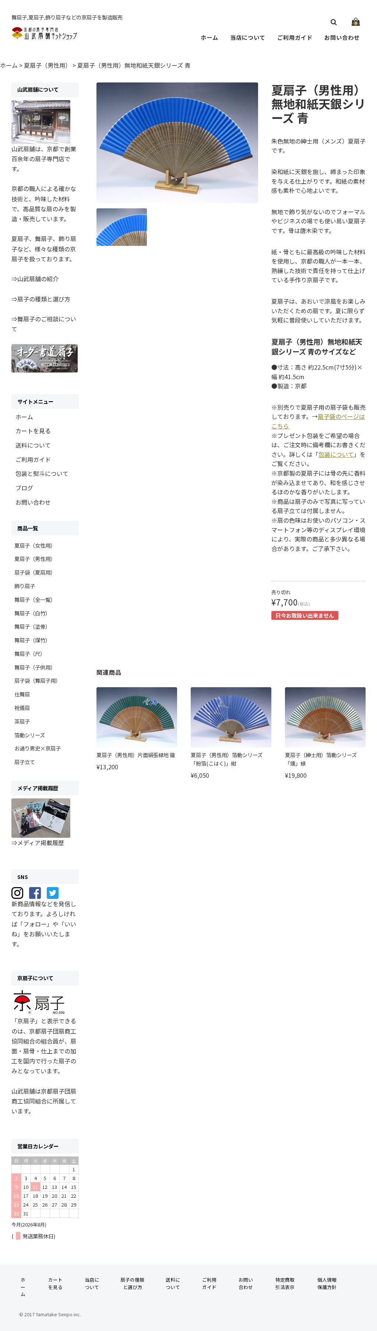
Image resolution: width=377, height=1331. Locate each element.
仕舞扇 (22, 694)
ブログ (24, 487)
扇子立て (24, 762)
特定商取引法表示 (285, 1283)
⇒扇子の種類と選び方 (40, 298)
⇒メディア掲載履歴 (37, 842)
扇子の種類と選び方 (132, 1283)
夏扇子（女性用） (35, 545)
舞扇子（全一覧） (35, 599)
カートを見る (33, 430)
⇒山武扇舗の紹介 (35, 278)
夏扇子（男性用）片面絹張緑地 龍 (135, 755)
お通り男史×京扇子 (37, 748)
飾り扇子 (24, 586)
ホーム (209, 37)
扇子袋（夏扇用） (35, 572)
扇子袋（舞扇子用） (37, 680)
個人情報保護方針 (327, 1283)
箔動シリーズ (29, 735)
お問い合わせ (342, 37)
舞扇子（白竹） (32, 613)
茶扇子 (22, 721)
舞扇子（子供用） (35, 667)
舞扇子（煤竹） (32, 640)
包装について (336, 454)
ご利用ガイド (295, 37)
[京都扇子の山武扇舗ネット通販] (44, 35)
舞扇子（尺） (29, 653)
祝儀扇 (22, 708)
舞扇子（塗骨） (32, 626)
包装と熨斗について (41, 473)
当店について (247, 37)
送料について (33, 445)
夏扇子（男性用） (35, 558)
